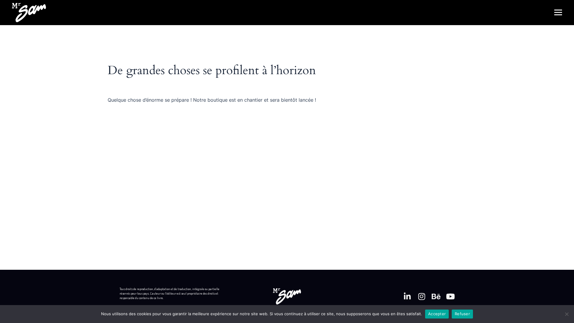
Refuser (462, 313)
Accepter (437, 313)
